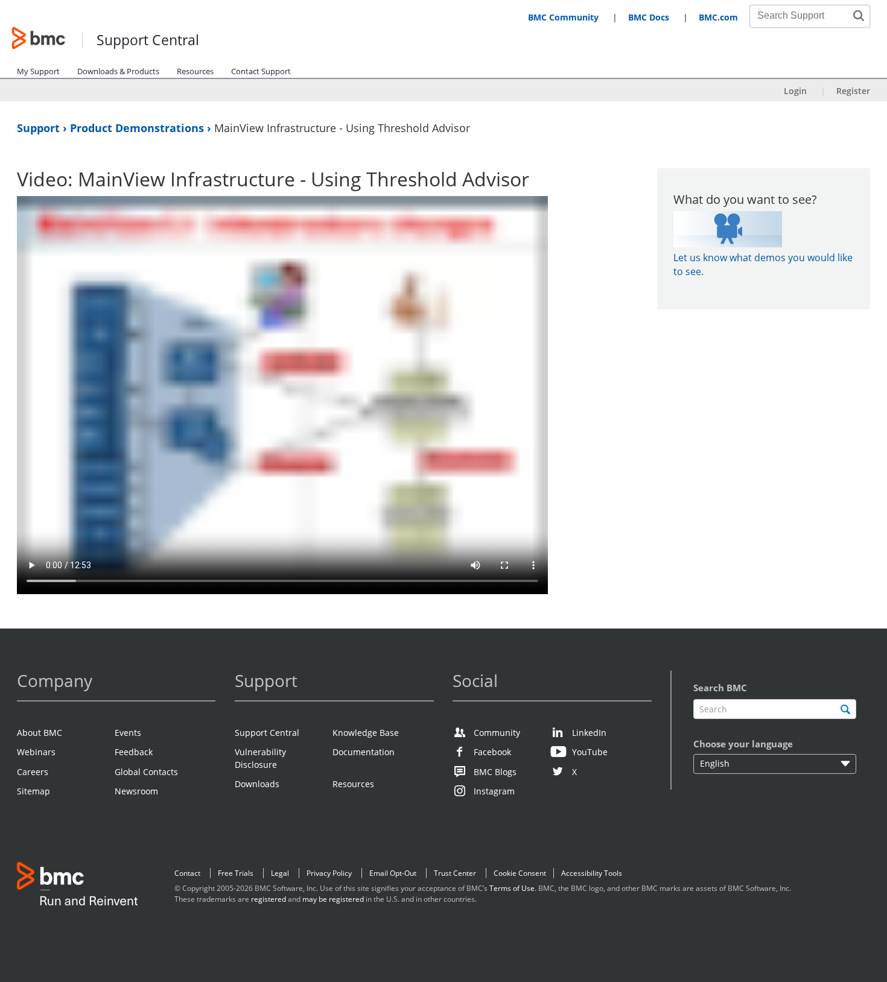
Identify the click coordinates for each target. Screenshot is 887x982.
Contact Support (261, 71)
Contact (187, 873)
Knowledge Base (365, 732)
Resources (195, 71)
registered (268, 899)
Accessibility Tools (591, 873)
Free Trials (235, 873)
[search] (845, 709)
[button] (858, 15)
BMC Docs (648, 17)
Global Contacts (146, 772)
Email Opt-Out (392, 873)
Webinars (36, 752)
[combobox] (803, 15)
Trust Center (455, 873)
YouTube (590, 752)
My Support (38, 71)
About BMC (39, 732)
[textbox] (774, 709)
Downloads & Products (118, 71)
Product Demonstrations (138, 128)
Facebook (492, 752)
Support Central (148, 40)
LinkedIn (589, 732)
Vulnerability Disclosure (260, 758)
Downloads (257, 784)
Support (40, 128)
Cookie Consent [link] (520, 873)
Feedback (134, 752)
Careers (32, 772)
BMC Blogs (495, 772)
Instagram (494, 791)
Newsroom (136, 791)
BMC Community (563, 17)
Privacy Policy (329, 873)
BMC (77, 886)
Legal (280, 873)
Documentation (363, 752)
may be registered (333, 899)
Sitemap (33, 791)
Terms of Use (512, 888)
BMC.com (718, 17)
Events (128, 732)
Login (795, 91)
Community (497, 732)
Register (853, 91)
